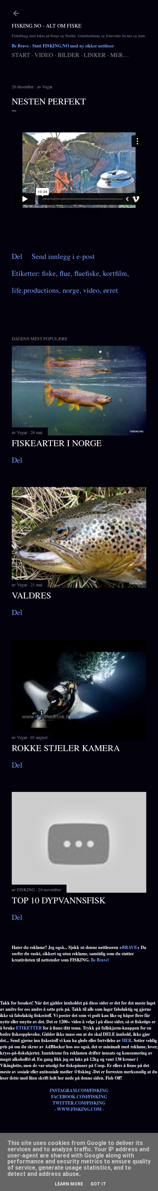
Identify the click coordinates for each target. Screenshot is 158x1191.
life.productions (35, 290)
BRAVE (129, 947)
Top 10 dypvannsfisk (58, 900)
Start (21, 54)
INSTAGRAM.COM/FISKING (79, 1090)
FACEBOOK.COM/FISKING (79, 1097)
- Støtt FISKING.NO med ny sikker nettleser (63, 46)
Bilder (68, 54)
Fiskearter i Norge (57, 443)
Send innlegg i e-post (63, 256)
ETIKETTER (29, 1028)
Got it (98, 1184)
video (91, 290)
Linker (95, 54)
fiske (49, 273)
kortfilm (115, 273)
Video (44, 54)
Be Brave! (100, 960)
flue (65, 273)
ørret (110, 290)
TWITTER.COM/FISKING (79, 1103)
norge (70, 290)
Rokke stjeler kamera (66, 748)
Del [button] (17, 256)
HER (127, 1040)
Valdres (31, 595)
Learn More (69, 1184)
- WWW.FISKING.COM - (79, 1109)
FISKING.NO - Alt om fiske (47, 25)
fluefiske (86, 273)
